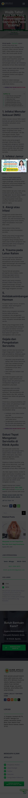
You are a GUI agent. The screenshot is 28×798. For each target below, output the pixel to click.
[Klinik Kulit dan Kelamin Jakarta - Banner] (14, 166)
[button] (14, 399)
